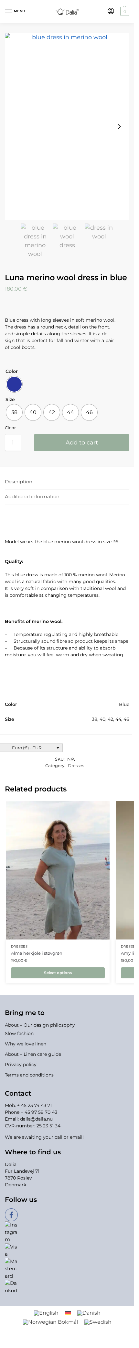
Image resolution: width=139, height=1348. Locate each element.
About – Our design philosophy (40, 1025)
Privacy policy (21, 1064)
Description (18, 481)
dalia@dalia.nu (36, 1119)
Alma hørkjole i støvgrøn (36, 953)
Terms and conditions (29, 1075)
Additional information (32, 496)
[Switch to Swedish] (98, 1322)
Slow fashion (19, 1033)
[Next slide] (119, 126)
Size (10, 399)
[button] (124, 11)
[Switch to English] (46, 1313)
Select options (58, 972)
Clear (10, 427)
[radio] (14, 384)
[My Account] (111, 11)
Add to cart (82, 442)
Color (11, 371)
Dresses (76, 765)
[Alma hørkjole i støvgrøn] (58, 870)
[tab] (67, 482)
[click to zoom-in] (67, 126)
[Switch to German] (68, 1312)
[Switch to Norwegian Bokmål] (50, 1322)
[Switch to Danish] (89, 1313)
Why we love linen (25, 1044)
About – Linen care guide (33, 1054)
